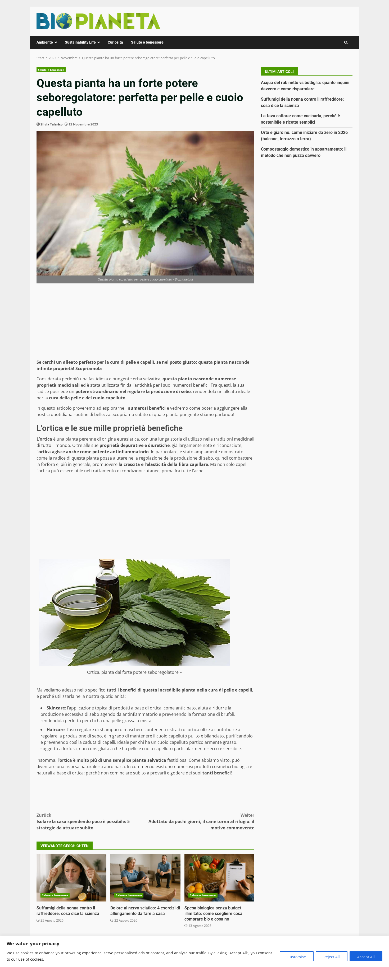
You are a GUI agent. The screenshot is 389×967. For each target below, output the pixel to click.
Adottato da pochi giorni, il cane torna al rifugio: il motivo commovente (201, 821)
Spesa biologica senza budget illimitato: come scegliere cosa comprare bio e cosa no (219, 877)
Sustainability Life (80, 42)
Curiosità (115, 42)
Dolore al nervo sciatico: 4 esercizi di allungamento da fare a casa (145, 877)
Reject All (331, 956)
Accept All (366, 956)
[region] (194, 951)
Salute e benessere (147, 42)
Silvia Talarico (51, 124)
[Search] (346, 42)
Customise (296, 956)
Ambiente (45, 42)
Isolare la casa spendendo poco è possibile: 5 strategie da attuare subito (83, 821)
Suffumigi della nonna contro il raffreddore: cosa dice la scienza (71, 877)
